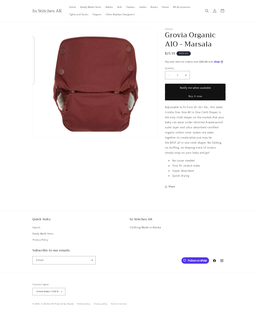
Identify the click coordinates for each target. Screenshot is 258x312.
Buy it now (195, 96)
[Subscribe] (91, 260)
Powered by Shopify (64, 304)
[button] (207, 11)
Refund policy (83, 304)
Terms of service (119, 304)
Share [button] (171, 186)
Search (36, 227)
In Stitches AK (47, 304)
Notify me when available (195, 87)
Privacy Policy (40, 240)
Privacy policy (100, 304)
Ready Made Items (43, 233)
